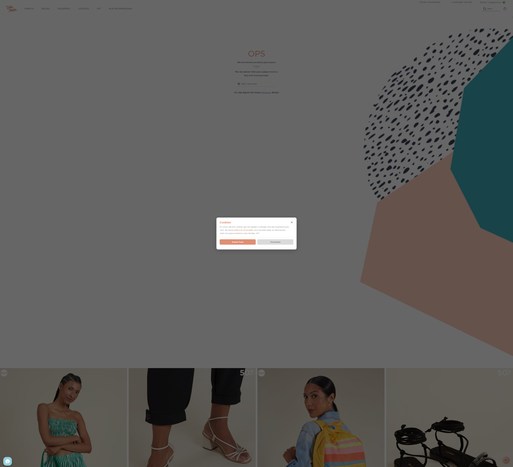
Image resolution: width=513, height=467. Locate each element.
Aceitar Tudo (238, 242)
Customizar (275, 242)
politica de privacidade (243, 230)
